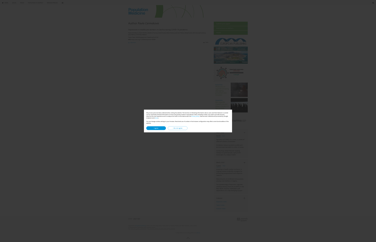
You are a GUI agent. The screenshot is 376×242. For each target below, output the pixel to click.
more (156, 118)
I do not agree (177, 128)
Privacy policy (195, 116)
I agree (156, 128)
